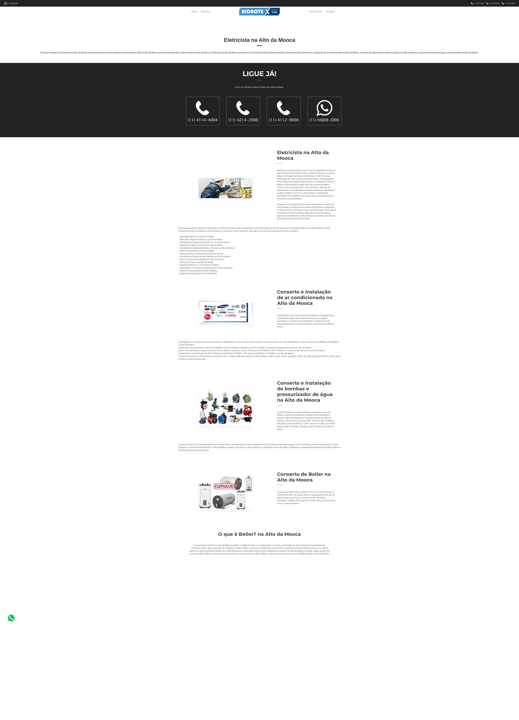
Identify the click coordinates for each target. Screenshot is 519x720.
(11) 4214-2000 (494, 3)
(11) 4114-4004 (479, 3)
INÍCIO (194, 11)
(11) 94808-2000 (12, 3)
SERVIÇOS (330, 11)
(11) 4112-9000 (510, 3)
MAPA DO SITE (315, 11)
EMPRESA (206, 11)
